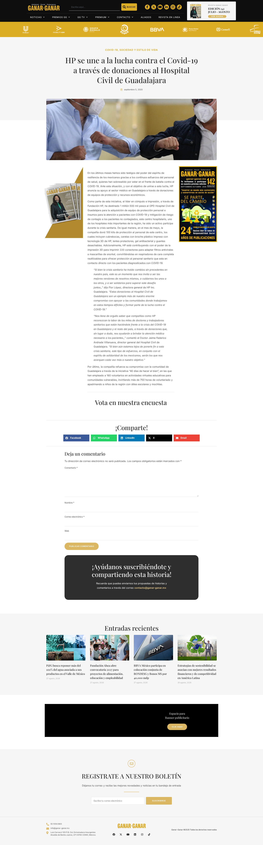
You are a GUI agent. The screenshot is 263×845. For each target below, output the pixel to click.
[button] (76, 438)
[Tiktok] (179, 7)
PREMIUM (100, 17)
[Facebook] (114, 834)
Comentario (71, 467)
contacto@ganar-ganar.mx (150, 587)
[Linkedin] (135, 834)
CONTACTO (123, 17)
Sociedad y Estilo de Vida (138, 49)
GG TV (81, 17)
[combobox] (94, 7)
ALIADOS (146, 17)
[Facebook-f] (147, 7)
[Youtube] (160, 7)
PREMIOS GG (59, 17)
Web (67, 531)
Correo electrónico (74, 516)
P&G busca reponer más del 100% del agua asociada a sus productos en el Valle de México (65, 670)
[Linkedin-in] (166, 7)
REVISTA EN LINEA (169, 17)
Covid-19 (111, 49)
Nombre (69, 502)
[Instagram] (172, 7)
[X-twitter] (153, 7)
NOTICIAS (36, 17)
